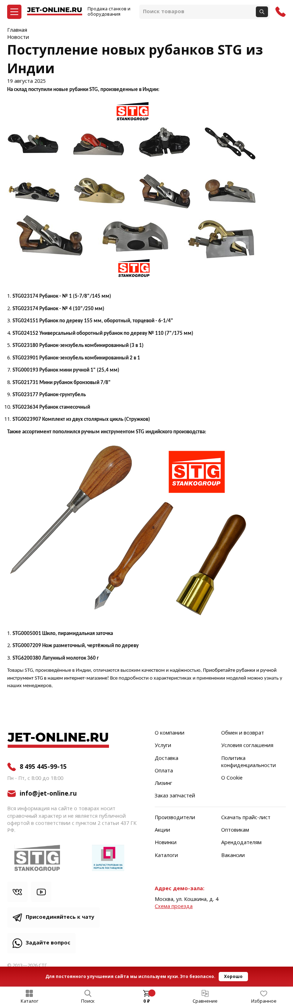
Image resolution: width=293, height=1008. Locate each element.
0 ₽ (146, 1001)
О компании (169, 733)
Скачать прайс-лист (245, 817)
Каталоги (166, 855)
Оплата (164, 771)
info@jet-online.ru (48, 793)
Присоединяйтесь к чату (60, 917)
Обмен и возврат (242, 733)
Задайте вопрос (48, 943)
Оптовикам (235, 830)
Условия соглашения (247, 745)
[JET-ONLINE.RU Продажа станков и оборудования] (54, 12)
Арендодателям (241, 842)
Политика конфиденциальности (248, 762)
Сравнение (205, 1001)
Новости (18, 37)
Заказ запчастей (175, 796)
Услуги (163, 745)
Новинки (166, 842)
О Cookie (232, 778)
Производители (175, 817)
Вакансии (233, 855)
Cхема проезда (174, 906)
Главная (17, 30)
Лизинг (163, 783)
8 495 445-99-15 (43, 766)
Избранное (264, 1001)
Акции (162, 830)
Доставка (166, 758)
